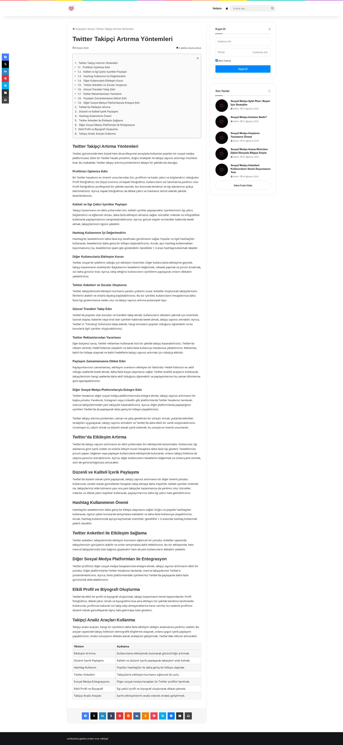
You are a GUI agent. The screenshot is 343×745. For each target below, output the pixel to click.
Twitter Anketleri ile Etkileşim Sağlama (101, 120)
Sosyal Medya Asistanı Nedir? (249, 117)
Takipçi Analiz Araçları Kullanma (97, 133)
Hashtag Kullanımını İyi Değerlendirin (104, 76)
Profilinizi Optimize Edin (96, 67)
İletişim (217, 8)
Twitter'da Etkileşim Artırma (94, 106)
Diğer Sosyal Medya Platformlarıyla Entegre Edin (111, 102)
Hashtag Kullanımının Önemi (95, 115)
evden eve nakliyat (97, 738)
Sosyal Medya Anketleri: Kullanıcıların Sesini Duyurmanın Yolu (250, 169)
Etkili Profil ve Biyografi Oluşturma (98, 129)
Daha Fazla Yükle (243, 185)
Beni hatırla (224, 60)
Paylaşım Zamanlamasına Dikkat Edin (105, 98)
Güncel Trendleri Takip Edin (99, 89)
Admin (236, 108)
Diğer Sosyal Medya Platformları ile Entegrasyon (107, 124)
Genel (91, 28)
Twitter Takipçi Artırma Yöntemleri (98, 62)
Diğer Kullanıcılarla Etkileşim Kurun (103, 80)
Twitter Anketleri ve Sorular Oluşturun (105, 84)
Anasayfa (80, 28)
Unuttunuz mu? (260, 52)
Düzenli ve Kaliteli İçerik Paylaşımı (98, 111)
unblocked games (77, 738)
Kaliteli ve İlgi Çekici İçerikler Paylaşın (105, 71)
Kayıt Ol (243, 68)
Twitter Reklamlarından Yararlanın (102, 93)
